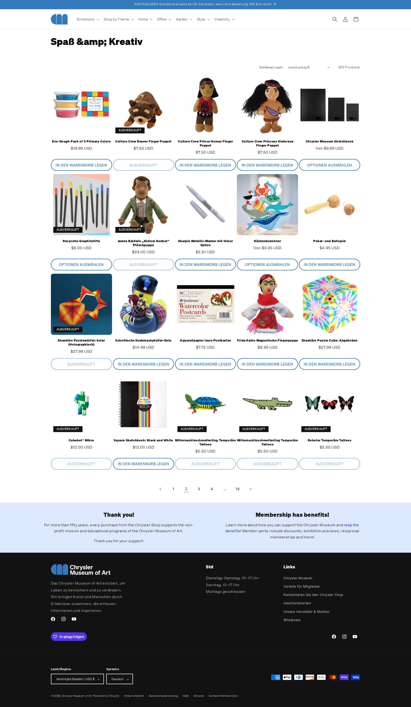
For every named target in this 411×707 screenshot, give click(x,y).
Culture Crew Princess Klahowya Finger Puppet (268, 144)
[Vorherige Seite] (160, 489)
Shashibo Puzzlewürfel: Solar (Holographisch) (81, 343)
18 (237, 489)
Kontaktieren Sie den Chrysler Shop (313, 594)
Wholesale (292, 620)
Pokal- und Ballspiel (329, 241)
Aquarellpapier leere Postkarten (205, 341)
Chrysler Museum (298, 578)
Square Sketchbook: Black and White (143, 440)
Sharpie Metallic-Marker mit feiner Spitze (205, 243)
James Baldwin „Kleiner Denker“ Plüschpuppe (143, 243)
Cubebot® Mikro (81, 440)
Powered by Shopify (106, 696)
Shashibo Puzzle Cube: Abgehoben (330, 341)
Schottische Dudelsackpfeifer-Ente (143, 341)
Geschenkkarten (297, 603)
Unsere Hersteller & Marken (307, 611)
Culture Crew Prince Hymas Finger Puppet (205, 144)
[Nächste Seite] (250, 489)
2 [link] (186, 489)
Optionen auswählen (329, 165)
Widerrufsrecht (134, 695)
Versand (198, 695)
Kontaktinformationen (223, 695)
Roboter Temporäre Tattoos (330, 440)
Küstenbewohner (267, 241)
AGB (186, 695)
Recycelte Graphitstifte (81, 241)
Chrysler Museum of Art (77, 696)
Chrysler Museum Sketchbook (330, 142)
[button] (87, 19)
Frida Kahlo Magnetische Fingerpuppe (267, 341)
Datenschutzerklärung (163, 695)
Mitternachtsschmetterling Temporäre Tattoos (205, 442)
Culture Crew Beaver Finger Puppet (143, 142)
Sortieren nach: (271, 67)
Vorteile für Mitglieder (302, 586)
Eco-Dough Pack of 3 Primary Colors (81, 142)
